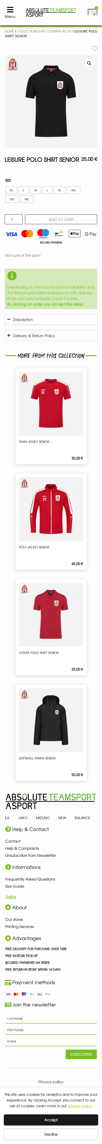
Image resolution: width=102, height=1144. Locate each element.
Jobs (10, 896)
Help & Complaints (22, 848)
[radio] (11, 190)
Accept (51, 1119)
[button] (95, 48)
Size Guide (14, 886)
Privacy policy (51, 1081)
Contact (12, 841)
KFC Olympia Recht (56, 31)
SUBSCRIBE (81, 1054)
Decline (51, 1134)
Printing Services (19, 926)
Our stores (14, 919)
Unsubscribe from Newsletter (30, 855)
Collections (27, 31)
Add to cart (61, 219)
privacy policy (80, 1105)
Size (8, 180)
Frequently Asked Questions (30, 879)
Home (9, 31)
